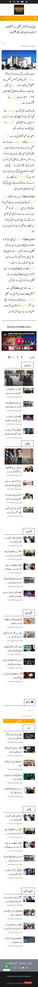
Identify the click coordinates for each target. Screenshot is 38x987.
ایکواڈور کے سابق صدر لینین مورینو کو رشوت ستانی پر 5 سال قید (13, 750)
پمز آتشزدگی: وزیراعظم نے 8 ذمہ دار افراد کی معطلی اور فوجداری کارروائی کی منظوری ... (13, 434)
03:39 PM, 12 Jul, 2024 (27, 46)
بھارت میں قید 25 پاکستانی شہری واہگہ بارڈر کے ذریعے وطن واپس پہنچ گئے (13, 407)
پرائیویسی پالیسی (22, 963)
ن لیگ (14, 85)
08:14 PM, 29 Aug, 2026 (14, 424)
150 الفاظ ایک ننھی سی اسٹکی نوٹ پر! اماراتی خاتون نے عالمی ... (13, 913)
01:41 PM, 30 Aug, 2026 (24, 383)
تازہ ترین (29, 531)
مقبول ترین (29, 612)
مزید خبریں (27, 365)
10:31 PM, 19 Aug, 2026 (14, 932)
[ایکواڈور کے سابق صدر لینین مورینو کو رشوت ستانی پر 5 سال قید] (29, 749)
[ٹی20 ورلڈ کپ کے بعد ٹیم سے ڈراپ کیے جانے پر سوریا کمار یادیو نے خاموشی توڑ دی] (29, 594)
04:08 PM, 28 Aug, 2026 (14, 783)
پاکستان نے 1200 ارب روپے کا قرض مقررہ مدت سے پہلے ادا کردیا (13, 567)
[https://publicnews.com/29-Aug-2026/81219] (28, 404)
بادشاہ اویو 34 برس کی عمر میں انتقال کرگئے (13, 763)
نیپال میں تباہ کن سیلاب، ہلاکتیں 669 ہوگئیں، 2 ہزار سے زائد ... (13, 736)
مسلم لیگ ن (11, 122)
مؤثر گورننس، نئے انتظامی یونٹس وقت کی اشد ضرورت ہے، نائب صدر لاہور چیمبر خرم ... (13, 393)
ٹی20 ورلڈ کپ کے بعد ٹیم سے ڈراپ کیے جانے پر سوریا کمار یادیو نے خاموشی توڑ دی (13, 420)
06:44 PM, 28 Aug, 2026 (14, 769)
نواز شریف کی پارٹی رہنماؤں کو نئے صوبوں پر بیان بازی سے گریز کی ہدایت (13, 499)
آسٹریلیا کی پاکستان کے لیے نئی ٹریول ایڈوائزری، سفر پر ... (13, 777)
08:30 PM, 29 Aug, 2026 (14, 410)
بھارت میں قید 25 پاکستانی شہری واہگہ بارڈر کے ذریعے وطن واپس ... (13, 580)
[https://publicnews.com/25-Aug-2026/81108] (28, 496)
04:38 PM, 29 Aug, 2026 (14, 905)
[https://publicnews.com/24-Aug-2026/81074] (28, 510)
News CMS (18, 983)
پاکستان (3, 43)
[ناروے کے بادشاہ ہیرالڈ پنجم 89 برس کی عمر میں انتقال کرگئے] (29, 790)
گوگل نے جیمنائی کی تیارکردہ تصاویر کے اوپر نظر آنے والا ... (12, 676)
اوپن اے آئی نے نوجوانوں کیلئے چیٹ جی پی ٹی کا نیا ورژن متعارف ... (13, 648)
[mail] (9, 357)
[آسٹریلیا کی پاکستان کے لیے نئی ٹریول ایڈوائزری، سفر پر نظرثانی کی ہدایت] (29, 776)
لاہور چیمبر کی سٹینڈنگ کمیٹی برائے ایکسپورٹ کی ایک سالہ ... (13, 540)
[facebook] (21, 357)
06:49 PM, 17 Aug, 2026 (14, 668)
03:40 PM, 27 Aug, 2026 (14, 475)
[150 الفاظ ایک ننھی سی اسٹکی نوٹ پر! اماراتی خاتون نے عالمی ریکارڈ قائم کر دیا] (29, 912)
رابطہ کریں (29, 963)
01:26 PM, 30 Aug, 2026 (14, 397)
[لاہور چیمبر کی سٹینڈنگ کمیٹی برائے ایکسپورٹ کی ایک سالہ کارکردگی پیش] (29, 539)
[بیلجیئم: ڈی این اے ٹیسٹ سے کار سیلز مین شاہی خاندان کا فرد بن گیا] (29, 899)
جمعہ (28, 97)
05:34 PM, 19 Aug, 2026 (14, 946)
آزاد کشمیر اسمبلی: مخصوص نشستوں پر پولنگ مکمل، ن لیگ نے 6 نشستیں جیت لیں (13, 512)
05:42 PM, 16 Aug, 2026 (14, 681)
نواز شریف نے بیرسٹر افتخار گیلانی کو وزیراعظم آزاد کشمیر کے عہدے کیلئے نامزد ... (13, 471)
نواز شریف (18, 142)
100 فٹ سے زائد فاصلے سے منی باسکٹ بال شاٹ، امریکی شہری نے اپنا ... (13, 928)
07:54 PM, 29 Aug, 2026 (14, 438)
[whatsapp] (13, 357)
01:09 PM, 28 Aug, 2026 (14, 796)
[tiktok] (26, 967)
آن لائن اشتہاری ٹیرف (11, 963)
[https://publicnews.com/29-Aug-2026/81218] (28, 418)
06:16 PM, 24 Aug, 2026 (14, 627)
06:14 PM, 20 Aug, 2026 (14, 641)
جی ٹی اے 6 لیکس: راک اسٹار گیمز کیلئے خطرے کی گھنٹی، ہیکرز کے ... (12, 635)
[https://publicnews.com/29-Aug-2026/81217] (28, 431)
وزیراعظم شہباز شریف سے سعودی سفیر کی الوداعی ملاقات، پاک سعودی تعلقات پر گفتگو (13, 485)
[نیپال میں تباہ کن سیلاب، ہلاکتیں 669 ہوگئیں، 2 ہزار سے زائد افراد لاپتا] (29, 736)
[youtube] (22, 967)
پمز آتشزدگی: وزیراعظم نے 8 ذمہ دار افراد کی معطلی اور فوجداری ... (13, 872)
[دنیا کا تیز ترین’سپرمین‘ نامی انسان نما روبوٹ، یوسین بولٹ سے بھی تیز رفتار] (29, 939)
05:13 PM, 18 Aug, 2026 (14, 654)
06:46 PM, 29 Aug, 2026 (14, 742)
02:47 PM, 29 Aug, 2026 (14, 756)
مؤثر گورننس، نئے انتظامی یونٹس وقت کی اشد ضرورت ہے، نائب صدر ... (13, 553)
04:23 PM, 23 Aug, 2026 (14, 919)
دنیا (29, 727)
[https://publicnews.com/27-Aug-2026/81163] (28, 469)
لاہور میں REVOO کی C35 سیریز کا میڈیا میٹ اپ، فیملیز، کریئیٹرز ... (12, 662)
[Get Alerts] (6, 966)
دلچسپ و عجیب (28, 890)
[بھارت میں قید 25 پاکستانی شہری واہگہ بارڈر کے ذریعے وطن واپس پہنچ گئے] (29, 580)
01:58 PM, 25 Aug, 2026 (14, 503)
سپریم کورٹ (30, 79)
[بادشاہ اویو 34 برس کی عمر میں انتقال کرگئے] (29, 763)
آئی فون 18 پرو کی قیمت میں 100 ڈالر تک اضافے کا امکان (13, 621)
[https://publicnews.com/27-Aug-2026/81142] (28, 482)
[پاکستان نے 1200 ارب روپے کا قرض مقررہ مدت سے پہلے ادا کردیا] (29, 566)
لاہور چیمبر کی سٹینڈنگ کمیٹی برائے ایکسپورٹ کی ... (18, 376)
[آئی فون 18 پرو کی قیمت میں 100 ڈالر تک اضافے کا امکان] (29, 621)
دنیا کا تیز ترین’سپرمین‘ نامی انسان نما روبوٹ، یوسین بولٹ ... (13, 940)
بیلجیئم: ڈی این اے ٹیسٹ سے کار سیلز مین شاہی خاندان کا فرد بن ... (13, 899)
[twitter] (17, 357)
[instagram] (18, 967)
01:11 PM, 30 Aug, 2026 (14, 573)
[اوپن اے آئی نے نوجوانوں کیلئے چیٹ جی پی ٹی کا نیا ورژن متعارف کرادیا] (29, 648)
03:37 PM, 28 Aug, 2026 (24, 462)
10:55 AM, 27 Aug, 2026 (14, 489)
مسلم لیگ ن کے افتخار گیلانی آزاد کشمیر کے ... (18, 456)
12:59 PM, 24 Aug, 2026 (14, 516)
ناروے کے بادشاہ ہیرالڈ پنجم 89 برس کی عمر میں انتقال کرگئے (13, 791)
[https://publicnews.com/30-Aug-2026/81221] (28, 390)
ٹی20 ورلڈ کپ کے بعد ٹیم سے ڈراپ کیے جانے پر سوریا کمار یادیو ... (12, 594)
